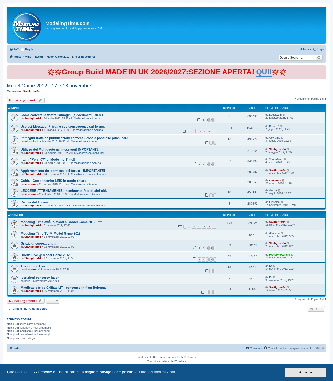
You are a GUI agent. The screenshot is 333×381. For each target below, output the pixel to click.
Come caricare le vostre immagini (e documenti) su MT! (63, 115)
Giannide (274, 201)
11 (214, 131)
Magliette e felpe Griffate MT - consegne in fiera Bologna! (64, 287)
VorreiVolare (276, 159)
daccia (273, 190)
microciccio (31, 141)
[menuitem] (14, 49)
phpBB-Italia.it (178, 361)
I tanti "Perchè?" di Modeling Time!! (48, 159)
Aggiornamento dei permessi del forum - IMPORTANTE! (63, 171)
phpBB (153, 357)
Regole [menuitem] (29, 49)
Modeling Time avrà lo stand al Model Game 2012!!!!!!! (61, 222)
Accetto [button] (305, 372)
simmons (30, 184)
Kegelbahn (275, 114)
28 (204, 226)
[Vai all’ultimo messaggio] (283, 114)
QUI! (264, 72)
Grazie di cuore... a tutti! (39, 243)
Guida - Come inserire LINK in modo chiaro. (54, 181)
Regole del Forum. (35, 202)
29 (209, 226)
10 (209, 131)
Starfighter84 (31, 91)
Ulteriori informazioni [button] (157, 372)
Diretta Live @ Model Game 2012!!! (47, 255)
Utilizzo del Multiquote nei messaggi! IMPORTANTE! (60, 149)
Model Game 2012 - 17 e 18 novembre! (50, 85)
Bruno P (274, 126)
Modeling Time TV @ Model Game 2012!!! (52, 233)
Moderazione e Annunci (87, 118)
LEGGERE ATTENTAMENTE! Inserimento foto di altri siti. (64, 191)
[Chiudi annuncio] (323, 68)
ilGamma (274, 233)
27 (199, 226)
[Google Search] (319, 58)
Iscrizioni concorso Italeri (40, 277)
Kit (270, 265)
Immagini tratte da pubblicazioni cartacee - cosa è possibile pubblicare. (75, 138)
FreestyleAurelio (279, 254)
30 (214, 226)
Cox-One (274, 137)
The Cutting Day (33, 266)
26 (194, 226)
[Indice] (26, 25)
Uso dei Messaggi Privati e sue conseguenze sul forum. (63, 126)
